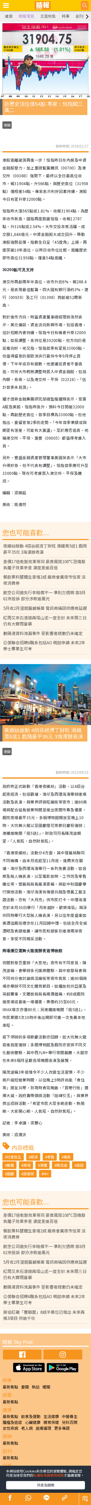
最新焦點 (10, 1387)
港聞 (7, 125)
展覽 (10, 1165)
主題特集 (48, 16)
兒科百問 (69, 1422)
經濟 (34, 1156)
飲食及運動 (31, 1416)
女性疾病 (10, 1428)
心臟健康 (33, 1422)
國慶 (10, 1173)
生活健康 (51, 1416)
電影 (67, 1156)
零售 (50, 1156)
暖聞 (46, 1387)
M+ (46, 1173)
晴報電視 (26, 16)
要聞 (25, 1387)
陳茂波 (61, 1165)
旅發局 (28, 1173)
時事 (66, 16)
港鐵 (43, 1165)
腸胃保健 (51, 1422)
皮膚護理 (43, 1428)
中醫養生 (69, 1416)
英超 (80, 1165)
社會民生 (14, 1156)
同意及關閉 (45, 1485)
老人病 (27, 1428)
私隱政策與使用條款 (48, 1475)
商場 (27, 1165)
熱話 (36, 1387)
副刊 (79, 16)
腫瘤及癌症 (12, 1422)
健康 (9, 16)
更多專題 (62, 1428)
